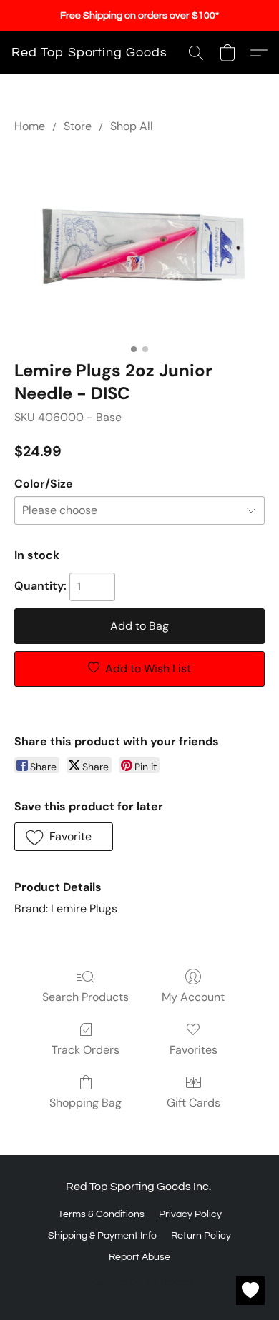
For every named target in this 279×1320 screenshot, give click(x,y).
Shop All (131, 126)
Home (29, 126)
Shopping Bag (85, 1102)
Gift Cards (193, 1102)
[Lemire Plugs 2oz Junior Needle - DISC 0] (139, 244)
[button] (89, 52)
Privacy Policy (190, 1214)
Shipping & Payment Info (102, 1236)
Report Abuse (139, 1257)
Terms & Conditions (101, 1214)
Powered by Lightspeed (139, 1282)
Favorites (193, 1049)
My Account (193, 996)
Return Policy (201, 1236)
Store (78, 126)
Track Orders (85, 1049)
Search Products (85, 996)
